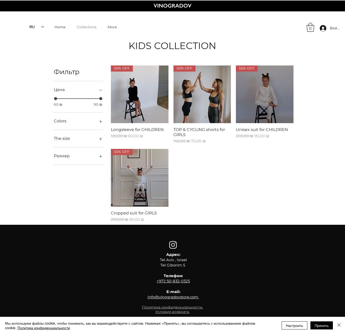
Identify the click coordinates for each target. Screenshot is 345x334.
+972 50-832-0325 (173, 281)
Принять (322, 325)
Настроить (294, 325)
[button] (310, 27)
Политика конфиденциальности (43, 327)
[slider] (56, 99)
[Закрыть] (339, 325)
